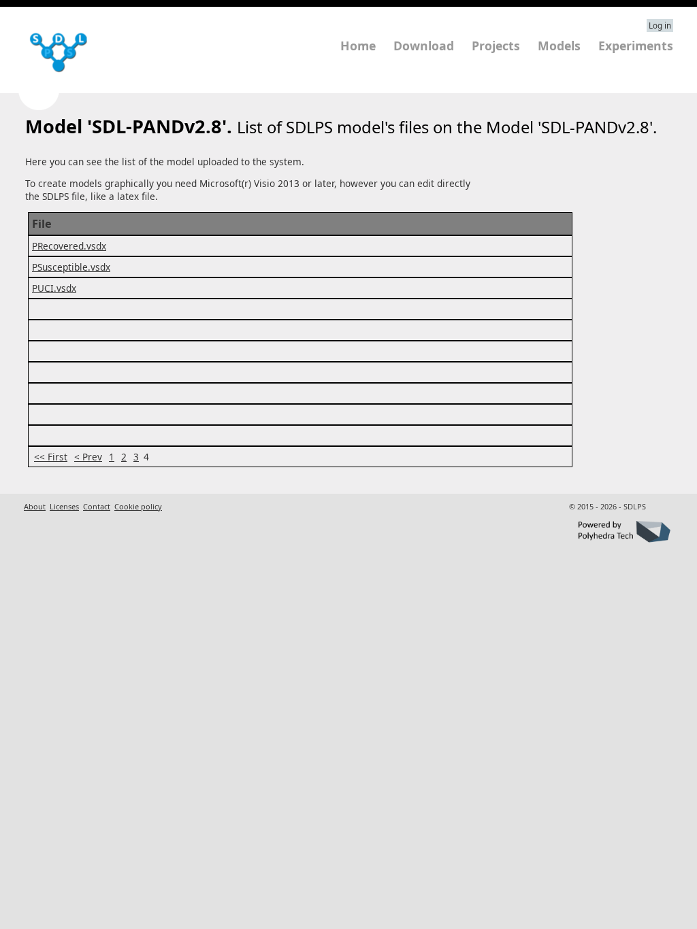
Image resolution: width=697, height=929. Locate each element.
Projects (496, 45)
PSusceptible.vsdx (71, 266)
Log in (660, 25)
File (42, 223)
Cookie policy (138, 506)
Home (358, 45)
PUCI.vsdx (54, 288)
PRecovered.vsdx (69, 245)
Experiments (635, 45)
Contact (96, 506)
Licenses (64, 506)
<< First (50, 456)
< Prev (88, 456)
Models (559, 45)
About (35, 506)
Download (423, 45)
